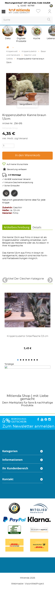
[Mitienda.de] (19, 11)
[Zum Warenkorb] (44, 12)
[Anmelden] (49, 11)
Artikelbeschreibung (16, 227)
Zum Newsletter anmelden (28, 426)
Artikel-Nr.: (8, 123)
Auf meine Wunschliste (17, 164)
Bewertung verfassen (17, 169)
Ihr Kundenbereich (15, 468)
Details (37, 227)
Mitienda (14, 395)
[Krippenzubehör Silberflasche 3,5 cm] (27, 310)
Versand (23, 139)
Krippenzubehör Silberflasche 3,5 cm (27, 336)
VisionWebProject (34, 584)
